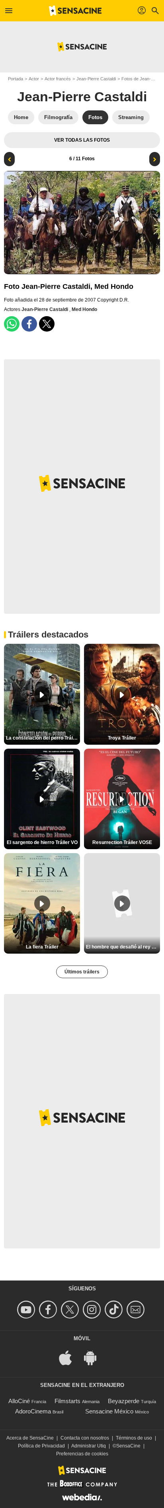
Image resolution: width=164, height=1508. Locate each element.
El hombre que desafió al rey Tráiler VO (123, 947)
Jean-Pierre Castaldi (96, 78)
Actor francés (58, 78)
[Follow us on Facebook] (49, 1309)
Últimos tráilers (82, 972)
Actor (34, 78)
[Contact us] (137, 1309)
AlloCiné (19, 1401)
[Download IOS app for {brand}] (69, 1357)
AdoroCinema (33, 1411)
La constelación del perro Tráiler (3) (43, 738)
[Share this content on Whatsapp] (12, 324)
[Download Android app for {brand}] (94, 1357)
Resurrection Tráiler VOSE (122, 842)
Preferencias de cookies (82, 1454)
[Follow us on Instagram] (93, 1309)
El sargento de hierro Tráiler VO (42, 842)
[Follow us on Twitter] (71, 1309)
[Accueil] (75, 11)
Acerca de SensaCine (30, 1438)
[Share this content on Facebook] (29, 324)
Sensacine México (109, 1411)
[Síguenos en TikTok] (115, 1309)
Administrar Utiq (88, 1446)
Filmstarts (67, 1401)
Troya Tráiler (122, 738)
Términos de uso (134, 1438)
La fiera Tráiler (42, 947)
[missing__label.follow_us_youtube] (27, 1309)
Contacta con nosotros (85, 1438)
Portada (15, 78)
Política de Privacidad (41, 1446)
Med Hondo (84, 309)
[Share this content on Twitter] (47, 324)
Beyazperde (123, 1401)
